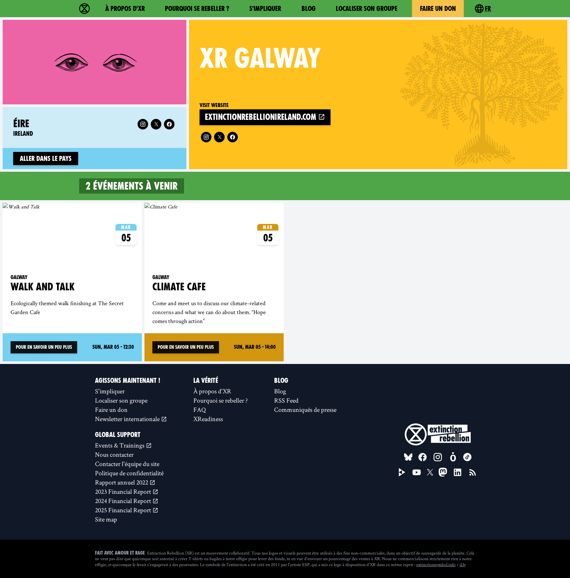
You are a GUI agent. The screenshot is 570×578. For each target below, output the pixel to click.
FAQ (199, 409)
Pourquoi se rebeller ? (197, 9)
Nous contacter (114, 454)
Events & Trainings (120, 445)
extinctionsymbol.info (436, 564)
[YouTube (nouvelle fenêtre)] (416, 472)
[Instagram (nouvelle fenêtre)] (206, 137)
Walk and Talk (43, 287)
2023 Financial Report (123, 491)
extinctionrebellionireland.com (261, 117)
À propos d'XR (125, 9)
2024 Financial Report (123, 500)
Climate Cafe (179, 287)
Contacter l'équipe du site (127, 463)
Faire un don (438, 9)
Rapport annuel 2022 (122, 482)
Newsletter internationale (128, 419)
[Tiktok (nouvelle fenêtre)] (467, 457)
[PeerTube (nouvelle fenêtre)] (402, 472)
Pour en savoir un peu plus (44, 347)
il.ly (462, 564)
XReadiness (208, 419)
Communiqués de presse (305, 409)
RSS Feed (286, 400)
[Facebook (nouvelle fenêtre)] (232, 137)
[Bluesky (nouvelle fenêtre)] (408, 457)
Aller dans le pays (46, 159)
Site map (106, 519)
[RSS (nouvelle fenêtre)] (472, 472)
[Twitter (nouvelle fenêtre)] (219, 137)
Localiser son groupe (366, 9)
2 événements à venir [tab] (131, 186)
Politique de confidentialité (129, 473)
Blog (308, 9)
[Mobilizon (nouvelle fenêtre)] (452, 457)
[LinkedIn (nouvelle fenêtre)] (457, 472)
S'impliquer (265, 9)
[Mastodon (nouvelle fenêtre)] (443, 472)
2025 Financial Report (123, 510)
